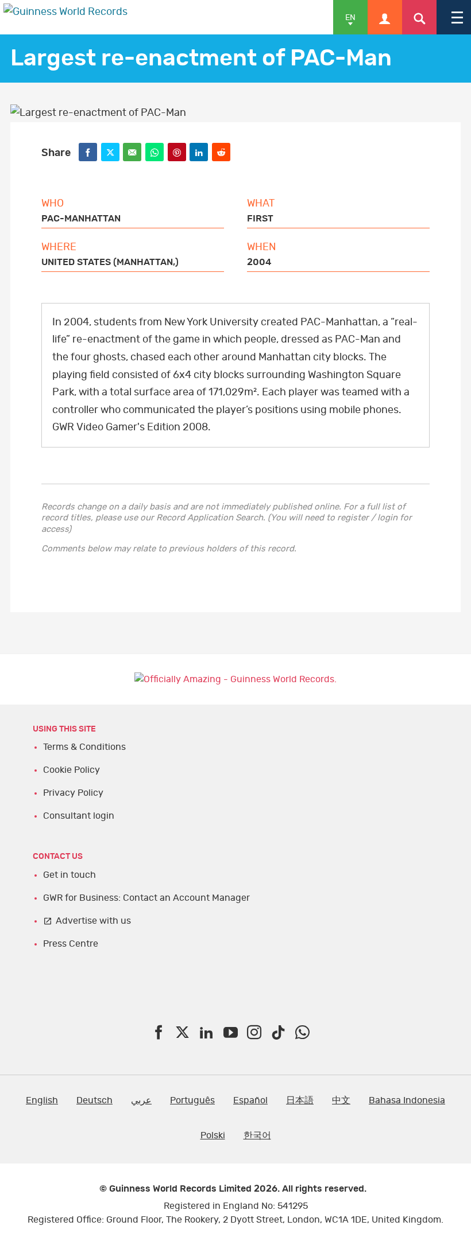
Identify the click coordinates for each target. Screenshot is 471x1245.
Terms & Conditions (84, 747)
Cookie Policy (71, 770)
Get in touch (69, 875)
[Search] (419, 17)
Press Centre (70, 943)
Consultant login (78, 815)
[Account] (385, 17)
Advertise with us (93, 920)
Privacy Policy (73, 792)
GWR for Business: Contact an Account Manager (146, 897)
